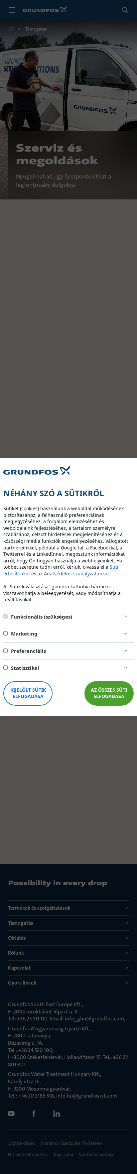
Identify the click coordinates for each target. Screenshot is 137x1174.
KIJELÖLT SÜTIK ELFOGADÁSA (28, 693)
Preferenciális (28, 650)
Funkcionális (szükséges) (41, 616)
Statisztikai (25, 667)
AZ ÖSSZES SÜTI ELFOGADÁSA (109, 693)
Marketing (24, 633)
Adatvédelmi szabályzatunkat (76, 573)
